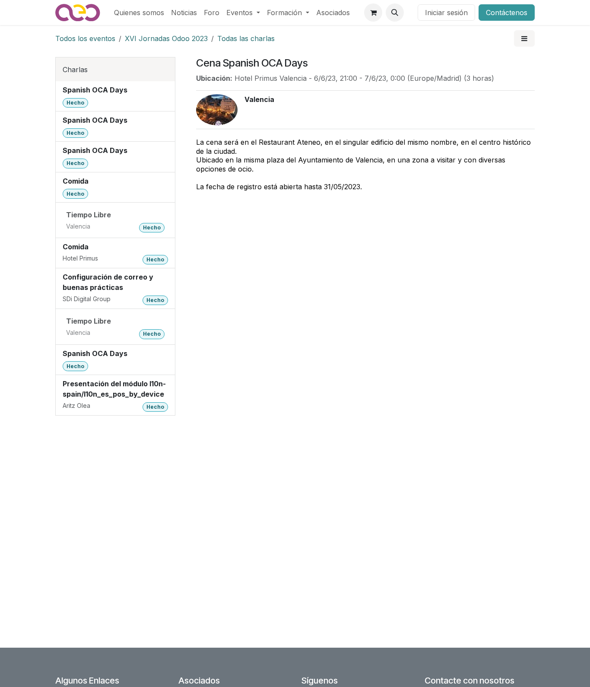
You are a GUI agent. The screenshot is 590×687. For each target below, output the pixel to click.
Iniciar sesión (446, 12)
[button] (395, 12)
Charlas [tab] (75, 69)
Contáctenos (506, 12)
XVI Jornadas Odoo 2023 (166, 38)
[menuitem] (139, 12)
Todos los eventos (85, 38)
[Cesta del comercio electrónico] (373, 12)
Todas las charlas (246, 38)
